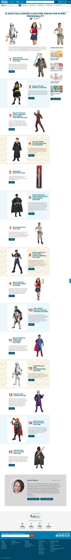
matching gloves (37, 321)
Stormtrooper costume (35, 375)
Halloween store (32, 49)
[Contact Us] (62, 2)
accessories (42, 150)
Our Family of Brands (28, 543)
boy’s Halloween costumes (40, 48)
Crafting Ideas (3, 543)
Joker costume (16, 400)
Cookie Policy (52, 550)
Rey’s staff (23, 236)
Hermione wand (15, 178)
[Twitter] (55, 480)
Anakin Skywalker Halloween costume (17, 65)
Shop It (11, 71)
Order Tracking (41, 545)
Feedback (70, 281)
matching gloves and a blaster (35, 377)
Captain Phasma (31, 314)
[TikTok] (63, 536)
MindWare (13, 543)
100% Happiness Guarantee (29, 545)
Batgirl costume (37, 92)
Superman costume (14, 348)
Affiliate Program (27, 546)
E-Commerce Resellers (53, 549)
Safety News (52, 546)
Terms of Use (52, 543)
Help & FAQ (40, 543)
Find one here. (24, 68)
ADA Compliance (41, 552)
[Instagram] (59, 480)
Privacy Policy (52, 542)
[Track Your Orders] (60, 2)
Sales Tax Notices (41, 549)
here (26, 350)
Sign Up (32, 535)
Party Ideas (7, 11)
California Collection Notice (54, 545)
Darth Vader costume (15, 457)
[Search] (56, 2)
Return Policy (41, 546)
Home (3, 11)
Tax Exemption (41, 550)
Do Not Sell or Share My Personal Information (57, 548)
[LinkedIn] (66, 536)
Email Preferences (41, 553)
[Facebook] (53, 480)
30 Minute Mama (35, 19)
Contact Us (40, 542)
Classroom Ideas (4, 546)
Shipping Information (42, 548)
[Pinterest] (57, 480)
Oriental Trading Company (16, 542)
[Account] (65, 2)
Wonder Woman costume (19, 289)
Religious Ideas (3, 548)
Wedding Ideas (3, 545)
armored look (39, 205)
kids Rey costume (14, 234)
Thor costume (32, 428)
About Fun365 (27, 542)
